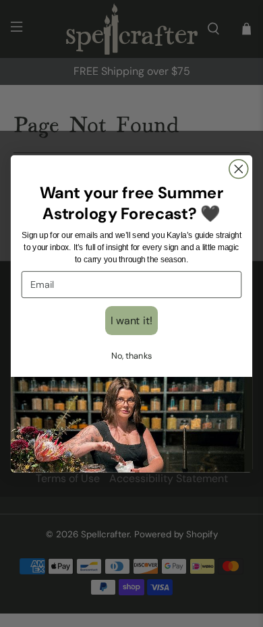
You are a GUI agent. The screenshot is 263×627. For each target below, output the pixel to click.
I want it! (131, 320)
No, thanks (131, 355)
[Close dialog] (238, 168)
